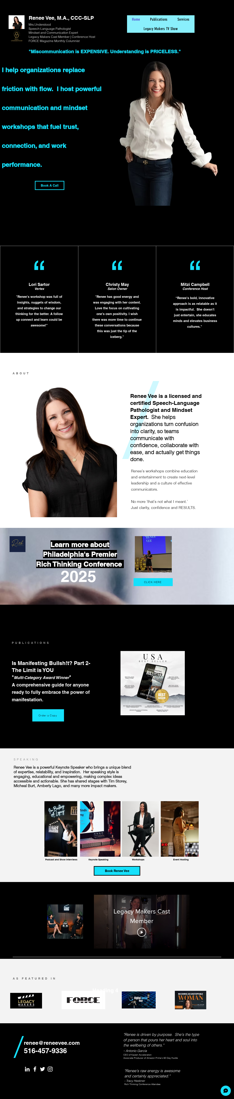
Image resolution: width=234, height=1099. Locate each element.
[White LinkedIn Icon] (27, 1069)
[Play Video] (141, 932)
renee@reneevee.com (52, 1043)
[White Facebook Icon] (35, 1069)
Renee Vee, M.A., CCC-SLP (61, 18)
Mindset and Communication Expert (53, 33)
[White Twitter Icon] (42, 1069)
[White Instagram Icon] (50, 1069)
